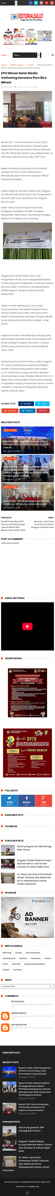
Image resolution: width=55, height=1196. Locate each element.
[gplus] (52, 3)
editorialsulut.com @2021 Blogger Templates (27, 1182)
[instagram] (41, 3)
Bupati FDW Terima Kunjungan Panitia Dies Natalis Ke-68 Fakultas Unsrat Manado (26, 502)
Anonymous (17, 1001)
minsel (30, 65)
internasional (9, 958)
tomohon (17, 969)
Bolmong (7, 952)
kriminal (23, 958)
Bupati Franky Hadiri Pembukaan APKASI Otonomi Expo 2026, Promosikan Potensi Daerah (25, 444)
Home (4, 55)
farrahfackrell (19, 1024)
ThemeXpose (33, 1186)
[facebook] (31, 3)
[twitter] (36, 3)
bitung (18, 952)
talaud (6, 969)
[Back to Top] (27, 1192)
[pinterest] (47, 3)
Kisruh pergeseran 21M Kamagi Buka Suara (31, 1129)
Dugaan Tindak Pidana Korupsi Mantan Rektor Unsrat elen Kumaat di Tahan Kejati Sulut (34, 863)
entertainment (33, 952)
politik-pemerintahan (34, 964)
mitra (5, 964)
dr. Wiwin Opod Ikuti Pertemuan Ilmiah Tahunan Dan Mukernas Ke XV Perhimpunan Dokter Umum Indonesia (34, 879)
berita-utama (16, 65)
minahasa (35, 958)
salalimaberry (19, 1013)
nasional (16, 964)
